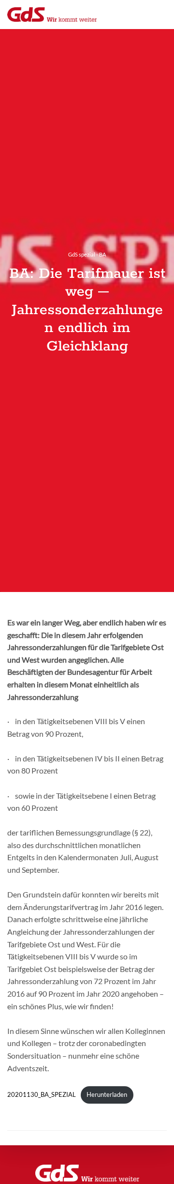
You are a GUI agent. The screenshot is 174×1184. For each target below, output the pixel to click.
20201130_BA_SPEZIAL (41, 1094)
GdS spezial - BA (87, 254)
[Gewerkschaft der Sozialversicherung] (52, 14)
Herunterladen (107, 1094)
